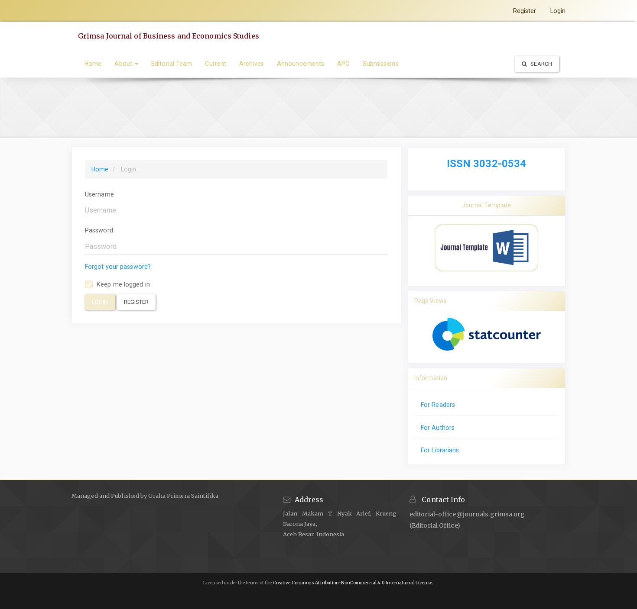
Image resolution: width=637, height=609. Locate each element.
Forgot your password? (118, 266)
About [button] (124, 63)
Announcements (300, 63)
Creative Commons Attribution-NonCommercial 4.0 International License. (353, 583)
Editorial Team (171, 63)
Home (92, 63)
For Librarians (440, 450)
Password (99, 230)
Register (524, 10)
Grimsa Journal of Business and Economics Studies (168, 36)
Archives (251, 63)
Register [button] (136, 302)
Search (540, 64)
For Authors (438, 427)
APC (343, 63)
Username (99, 194)
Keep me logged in (122, 284)
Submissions (381, 63)
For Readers (438, 404)
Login (558, 10)
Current (215, 63)
